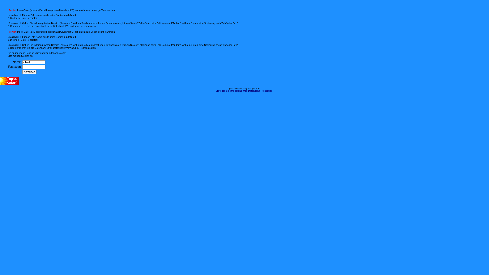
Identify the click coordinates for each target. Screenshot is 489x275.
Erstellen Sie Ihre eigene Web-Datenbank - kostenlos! (244, 91)
